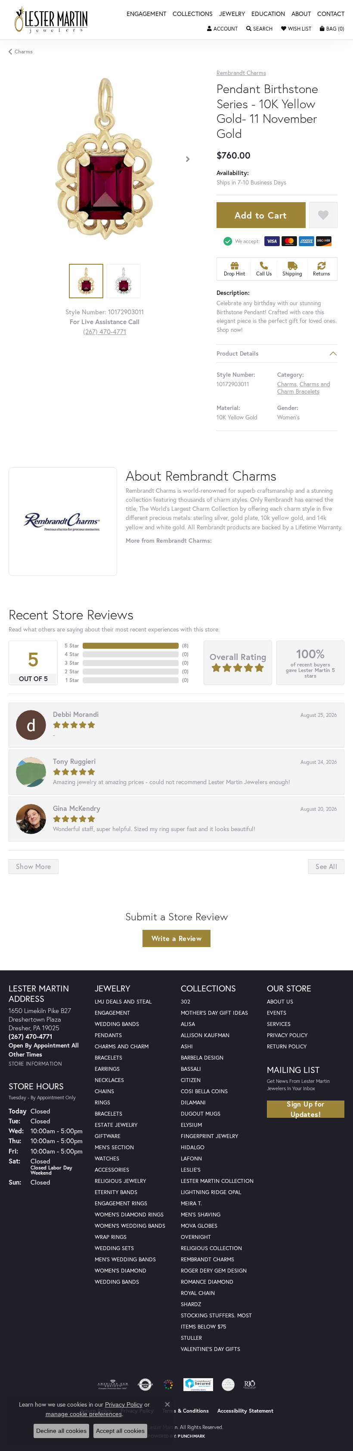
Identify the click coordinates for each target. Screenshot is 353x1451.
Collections (193, 14)
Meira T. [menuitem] (191, 1203)
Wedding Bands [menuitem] (117, 1024)
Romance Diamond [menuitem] (207, 1281)
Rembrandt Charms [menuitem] (207, 1259)
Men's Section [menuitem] (114, 1147)
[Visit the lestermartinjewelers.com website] (168, 1384)
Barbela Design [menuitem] (202, 1057)
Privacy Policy (287, 1035)
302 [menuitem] (185, 1001)
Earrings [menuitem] (107, 1069)
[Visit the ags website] (113, 1384)
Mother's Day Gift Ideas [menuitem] (214, 1012)
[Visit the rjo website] (249, 1384)
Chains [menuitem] (104, 1091)
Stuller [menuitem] (191, 1338)
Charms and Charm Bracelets (303, 387)
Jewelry (232, 14)
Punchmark (191, 1436)
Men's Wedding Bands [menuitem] (125, 1259)
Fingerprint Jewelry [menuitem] (209, 1136)
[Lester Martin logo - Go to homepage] (51, 19)
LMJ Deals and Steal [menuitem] (123, 1001)
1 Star (72, 680)
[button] (222, 28)
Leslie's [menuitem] (191, 1169)
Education (268, 14)
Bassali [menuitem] (191, 1069)
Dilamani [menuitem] (193, 1102)
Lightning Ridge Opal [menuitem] (211, 1192)
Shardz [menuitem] (191, 1304)
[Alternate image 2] (123, 281)
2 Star (72, 671)
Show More (33, 866)
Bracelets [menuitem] (108, 1113)
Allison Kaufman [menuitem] (205, 1035)
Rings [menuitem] (102, 1102)
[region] (105, 159)
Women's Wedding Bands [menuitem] (130, 1225)
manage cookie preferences (84, 1413)
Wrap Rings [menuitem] (111, 1237)
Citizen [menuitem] (191, 1080)
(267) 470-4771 (104, 331)
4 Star (72, 654)
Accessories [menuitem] (112, 1169)
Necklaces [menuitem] (109, 1080)
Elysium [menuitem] (191, 1125)
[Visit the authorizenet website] (145, 1384)
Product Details (238, 353)
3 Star (72, 663)
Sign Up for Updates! (305, 1109)
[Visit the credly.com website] (228, 1384)
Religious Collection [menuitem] (211, 1248)
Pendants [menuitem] (108, 1035)
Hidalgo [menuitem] (192, 1147)
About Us (280, 1001)
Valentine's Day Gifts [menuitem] (210, 1349)
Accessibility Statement (245, 1410)
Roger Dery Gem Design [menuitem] (214, 1270)
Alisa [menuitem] (188, 1024)
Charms (24, 51)
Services (279, 1024)
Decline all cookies (61, 1430)
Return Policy (287, 1046)
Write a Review (177, 938)
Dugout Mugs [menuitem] (200, 1113)
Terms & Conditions (185, 1410)
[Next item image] (188, 159)
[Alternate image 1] (86, 281)
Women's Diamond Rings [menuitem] (129, 1214)
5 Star (72, 645)
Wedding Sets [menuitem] (114, 1248)
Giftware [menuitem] (108, 1136)
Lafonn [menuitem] (191, 1158)
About (301, 14)
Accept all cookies (120, 1430)
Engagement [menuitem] (112, 1012)
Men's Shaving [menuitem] (200, 1214)
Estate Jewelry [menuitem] (116, 1125)
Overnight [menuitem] (196, 1237)
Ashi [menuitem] (187, 1046)
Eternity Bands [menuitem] (116, 1192)
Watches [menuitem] (107, 1158)
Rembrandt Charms (241, 73)
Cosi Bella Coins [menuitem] (204, 1091)
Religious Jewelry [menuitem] (120, 1181)
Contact (330, 14)
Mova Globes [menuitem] (199, 1225)
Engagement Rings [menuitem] (121, 1203)
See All (326, 866)
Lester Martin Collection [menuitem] (217, 1181)
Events (276, 1012)
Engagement (146, 14)
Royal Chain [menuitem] (198, 1293)
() (185, 645)
